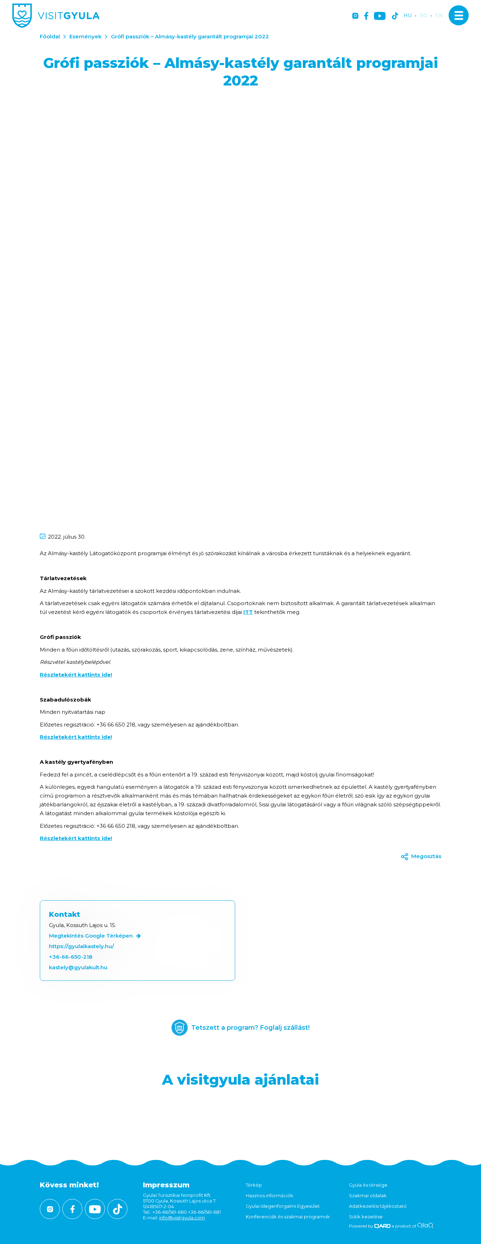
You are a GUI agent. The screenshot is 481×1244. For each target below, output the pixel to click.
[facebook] (366, 16)
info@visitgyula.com (182, 1217)
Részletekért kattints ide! (76, 674)
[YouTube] (380, 16)
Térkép (254, 1185)
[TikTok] (395, 16)
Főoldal (50, 36)
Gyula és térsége (368, 1185)
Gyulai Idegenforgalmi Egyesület (283, 1206)
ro (423, 16)
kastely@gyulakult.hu (78, 967)
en (439, 16)
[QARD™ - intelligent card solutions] (382, 1226)
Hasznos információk (269, 1195)
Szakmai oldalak (368, 1195)
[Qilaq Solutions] (425, 1226)
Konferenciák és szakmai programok (288, 1216)
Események (85, 36)
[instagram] (355, 16)
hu (408, 16)
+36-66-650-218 (70, 956)
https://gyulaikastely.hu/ (81, 946)
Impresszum (166, 1185)
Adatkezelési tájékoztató (378, 1206)
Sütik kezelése (366, 1216)
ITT (248, 612)
